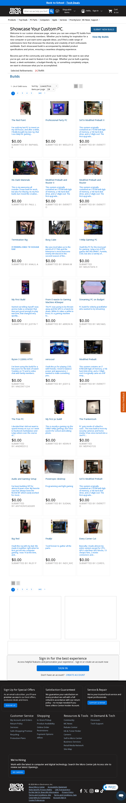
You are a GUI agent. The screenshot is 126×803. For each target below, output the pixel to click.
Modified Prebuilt (87, 359)
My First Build (18, 299)
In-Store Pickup (44, 720)
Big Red (15, 538)
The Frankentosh (87, 419)
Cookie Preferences (37, 800)
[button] (110, 787)
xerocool (49, 359)
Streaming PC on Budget (91, 299)
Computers (45, 20)
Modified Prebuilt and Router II (56, 181)
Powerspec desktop (55, 478)
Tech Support (97, 723)
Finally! (48, 538)
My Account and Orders (21, 720)
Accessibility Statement (57, 787)
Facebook (81, 791)
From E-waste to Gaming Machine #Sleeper (58, 301)
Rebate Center (70, 727)
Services (63, 20)
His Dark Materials (21, 179)
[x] (36, 70)
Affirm (40, 737)
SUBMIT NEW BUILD (103, 29)
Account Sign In (59, 797)
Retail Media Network (74, 745)
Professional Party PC (56, 120)
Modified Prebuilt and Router (90, 181)
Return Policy (16, 723)
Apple (54, 20)
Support (94, 20)
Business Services (72, 741)
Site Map (68, 749)
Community (69, 720)
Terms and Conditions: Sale (65, 795)
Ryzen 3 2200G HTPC (22, 359)
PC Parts (33, 20)
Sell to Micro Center (73, 738)
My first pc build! (53, 419)
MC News (86, 20)
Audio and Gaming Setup (24, 478)
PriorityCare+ (75, 20)
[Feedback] (123, 402)
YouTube (96, 791)
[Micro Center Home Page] (15, 9)
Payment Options (45, 734)
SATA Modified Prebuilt (90, 478)
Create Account (75, 675)
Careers (67, 734)
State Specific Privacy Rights (40, 789)
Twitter (86, 791)
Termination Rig (20, 239)
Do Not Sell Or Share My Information (44, 792)
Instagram (91, 791)
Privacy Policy (67, 792)
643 (40, 93)
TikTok (101, 791)
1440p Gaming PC (88, 239)
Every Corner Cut (87, 538)
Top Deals (23, 20)
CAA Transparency (62, 789)
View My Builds (100, 36)
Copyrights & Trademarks (39, 797)
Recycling (14, 734)
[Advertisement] (35, 617)
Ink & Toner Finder (72, 731)
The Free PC (18, 419)
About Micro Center (37, 787)
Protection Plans (18, 738)
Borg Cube (50, 239)
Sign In (63, 668)
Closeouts (95, 720)
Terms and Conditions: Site (40, 795)
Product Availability (46, 723)
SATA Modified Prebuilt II (91, 120)
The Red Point (19, 120)
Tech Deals (73, 2)
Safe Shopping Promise (21, 731)
